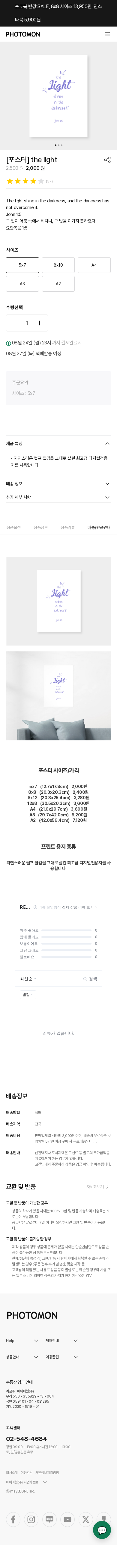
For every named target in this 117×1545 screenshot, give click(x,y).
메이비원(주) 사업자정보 (22, 1482)
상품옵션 (14, 527)
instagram (31, 1519)
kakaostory (104, 1519)
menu (107, 34)
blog (49, 1519)
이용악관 (26, 1473)
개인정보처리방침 (47, 1473)
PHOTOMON (23, 34)
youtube (67, 1519)
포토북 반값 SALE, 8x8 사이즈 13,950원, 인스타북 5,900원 (58, 13)
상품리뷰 (68, 527)
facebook (13, 1519)
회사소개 (12, 1473)
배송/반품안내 (99, 527)
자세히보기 (95, 1186)
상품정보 (41, 527)
